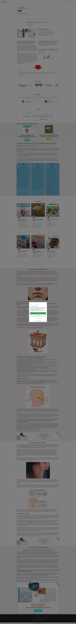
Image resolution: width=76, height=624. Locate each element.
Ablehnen (38, 315)
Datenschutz (36, 320)
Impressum (39, 320)
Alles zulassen (38, 313)
